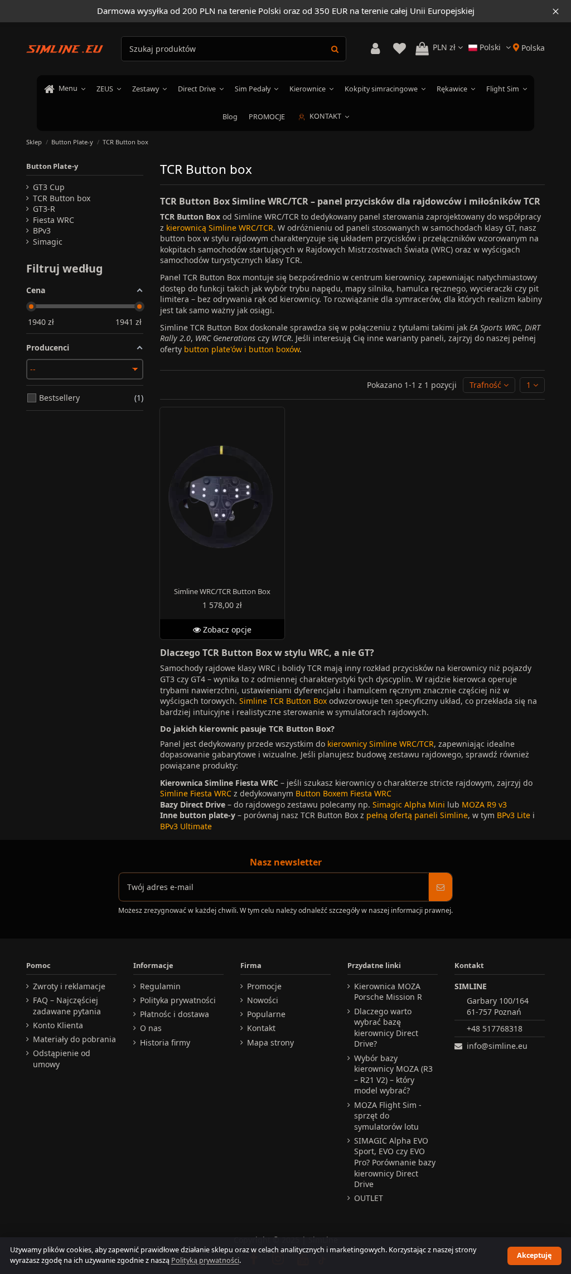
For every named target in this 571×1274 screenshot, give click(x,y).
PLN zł (445, 47)
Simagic (47, 241)
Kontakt (261, 1028)
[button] (489, 385)
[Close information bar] (555, 11)
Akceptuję (534, 1255)
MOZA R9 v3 (484, 804)
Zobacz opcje (226, 629)
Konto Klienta (58, 1025)
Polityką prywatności (205, 1260)
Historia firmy (165, 1042)
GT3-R (44, 208)
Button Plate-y (52, 166)
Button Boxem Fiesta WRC (343, 793)
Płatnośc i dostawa (174, 1014)
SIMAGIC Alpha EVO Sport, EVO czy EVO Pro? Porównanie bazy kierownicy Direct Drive (394, 1162)
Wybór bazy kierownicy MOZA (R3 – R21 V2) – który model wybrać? (393, 1074)
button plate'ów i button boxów (241, 349)
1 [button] (529, 385)
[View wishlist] (399, 49)
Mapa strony (270, 1042)
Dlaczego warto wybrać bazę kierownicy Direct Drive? (386, 1027)
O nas (151, 1028)
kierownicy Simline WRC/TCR (380, 743)
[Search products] (334, 48)
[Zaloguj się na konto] (375, 49)
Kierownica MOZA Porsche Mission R (388, 992)
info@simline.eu (497, 1045)
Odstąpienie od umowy (61, 1058)
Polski (490, 47)
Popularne (266, 1014)
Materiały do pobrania (74, 1039)
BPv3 (42, 230)
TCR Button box (61, 198)
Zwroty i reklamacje (69, 986)
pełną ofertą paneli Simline (417, 815)
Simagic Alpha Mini (408, 804)
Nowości (262, 1000)
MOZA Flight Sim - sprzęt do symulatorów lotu (388, 1116)
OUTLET (368, 1198)
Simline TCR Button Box (283, 701)
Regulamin (160, 986)
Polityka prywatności (178, 1000)
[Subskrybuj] (440, 887)
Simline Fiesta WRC (195, 793)
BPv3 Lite (513, 815)
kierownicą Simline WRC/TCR (219, 227)
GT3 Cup (49, 187)
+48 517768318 (494, 1028)
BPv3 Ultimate (186, 826)
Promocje (264, 986)
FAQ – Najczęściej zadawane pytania (67, 1006)
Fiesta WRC (53, 220)
